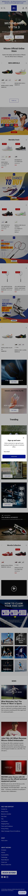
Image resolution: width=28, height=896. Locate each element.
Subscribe (14, 456)
